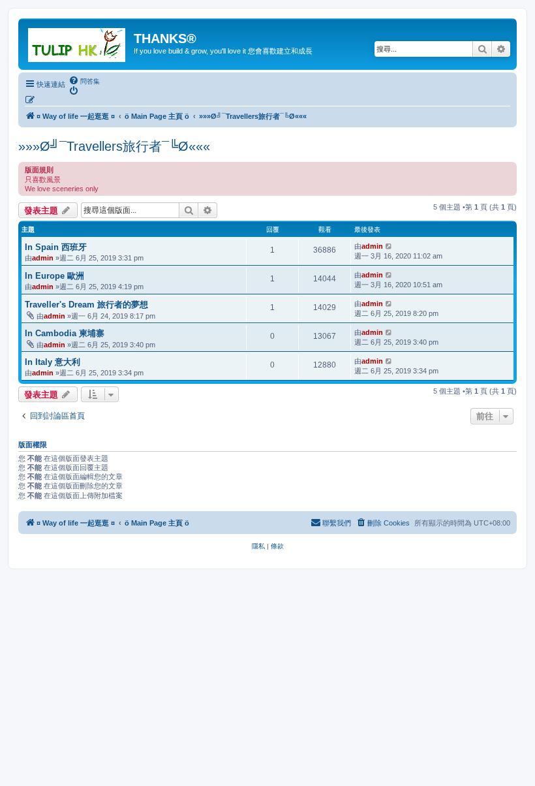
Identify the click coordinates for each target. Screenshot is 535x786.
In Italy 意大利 (52, 362)
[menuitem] (84, 81)
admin (43, 258)
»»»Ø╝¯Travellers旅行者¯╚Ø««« (114, 146)
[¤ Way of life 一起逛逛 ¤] (78, 42)
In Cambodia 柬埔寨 (64, 333)
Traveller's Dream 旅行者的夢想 (86, 304)
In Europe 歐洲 (54, 276)
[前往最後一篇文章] (389, 246)
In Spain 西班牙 (56, 247)
